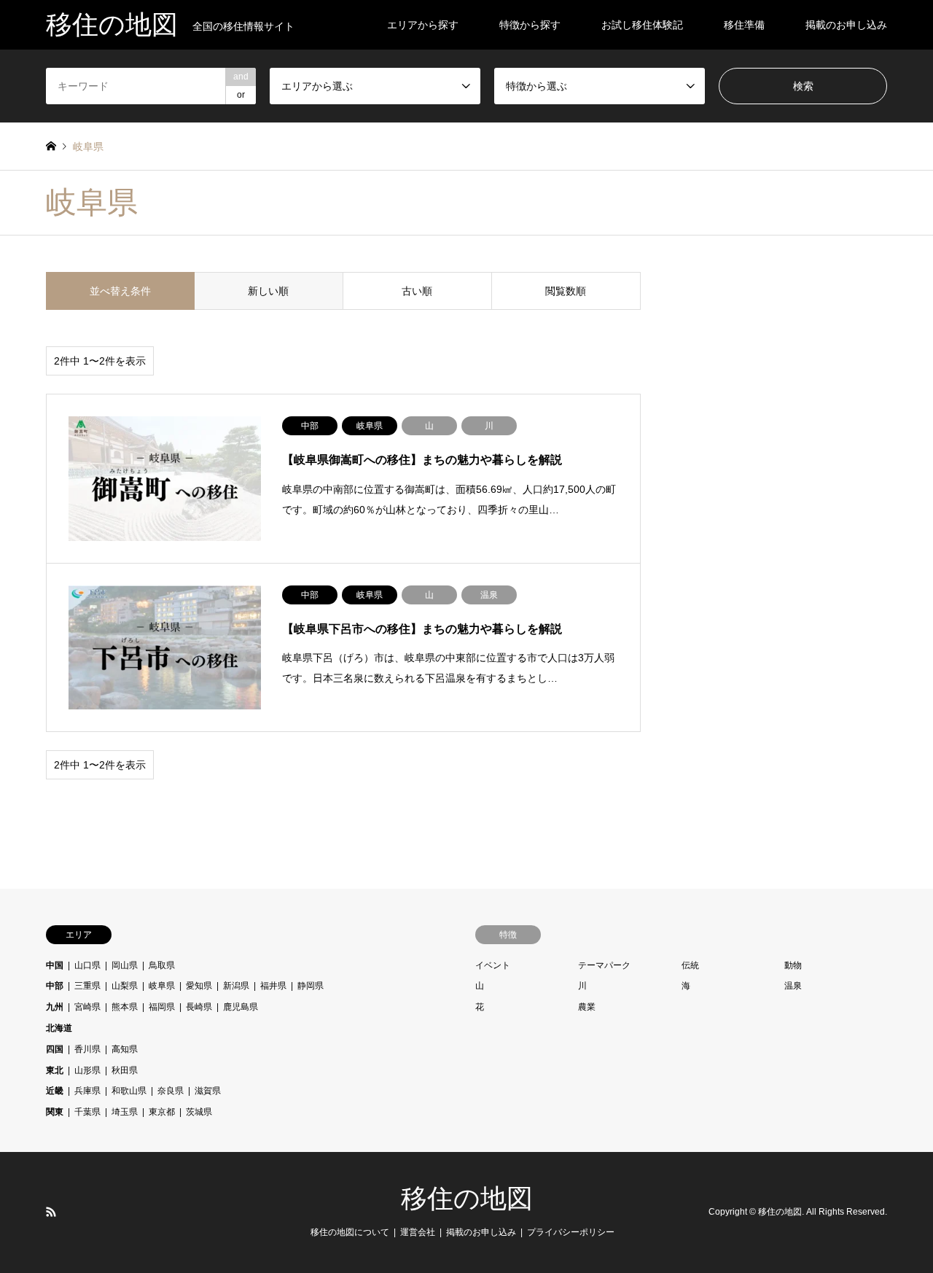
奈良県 (170, 1091)
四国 (54, 1049)
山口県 (87, 965)
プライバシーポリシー (570, 1232)
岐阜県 (162, 986)
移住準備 (744, 25)
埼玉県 (125, 1112)
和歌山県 (129, 1091)
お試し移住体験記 (642, 25)
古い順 (417, 291)
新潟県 (236, 986)
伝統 (690, 965)
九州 (54, 1007)
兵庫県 (87, 1091)
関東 (54, 1112)
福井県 (273, 986)
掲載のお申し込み (846, 25)
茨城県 (199, 1112)
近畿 (54, 1091)
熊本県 (125, 1007)
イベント (492, 965)
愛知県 (199, 986)
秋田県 (125, 1070)
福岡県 (162, 1007)
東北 (54, 1070)
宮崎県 (87, 1007)
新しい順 (268, 291)
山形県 (87, 1070)
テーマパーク (604, 965)
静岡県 (310, 986)
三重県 (87, 986)
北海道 (59, 1028)
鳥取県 (162, 965)
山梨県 (125, 986)
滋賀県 (208, 1091)
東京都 (162, 1112)
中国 (54, 965)
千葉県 (87, 1112)
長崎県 (199, 1007)
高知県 (125, 1049)
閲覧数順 (565, 291)
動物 (793, 965)
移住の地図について (350, 1232)
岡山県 (125, 965)
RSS (51, 1212)
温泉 (793, 986)
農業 (587, 1007)
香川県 (87, 1049)
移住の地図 (467, 1198)
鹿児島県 (240, 1007)
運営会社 (417, 1232)
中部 (54, 986)
